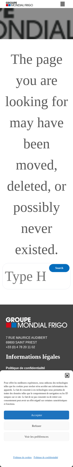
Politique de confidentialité (46, 457)
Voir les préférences (36, 436)
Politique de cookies (22, 457)
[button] (67, 375)
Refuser (36, 425)
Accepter (36, 415)
